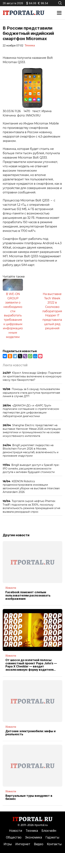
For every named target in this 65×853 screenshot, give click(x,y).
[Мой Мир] (35, 356)
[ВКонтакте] (5, 356)
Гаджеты (52, 837)
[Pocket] (40, 356)
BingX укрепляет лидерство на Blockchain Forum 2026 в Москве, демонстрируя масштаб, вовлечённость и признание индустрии (30, 450)
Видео (38, 844)
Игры (8, 844)
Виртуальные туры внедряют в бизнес (28, 797)
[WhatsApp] (30, 356)
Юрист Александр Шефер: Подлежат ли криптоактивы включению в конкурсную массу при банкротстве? (32, 376)
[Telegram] (15, 356)
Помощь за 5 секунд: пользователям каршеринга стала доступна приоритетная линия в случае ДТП (31, 392)
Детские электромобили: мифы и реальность (30, 733)
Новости (10, 588)
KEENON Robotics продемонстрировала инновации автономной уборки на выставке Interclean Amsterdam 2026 (31, 486)
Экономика (33, 837)
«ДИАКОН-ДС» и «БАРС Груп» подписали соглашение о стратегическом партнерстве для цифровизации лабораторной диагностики (31, 411)
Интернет (22, 844)
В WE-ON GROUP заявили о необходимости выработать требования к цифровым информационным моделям (13, 315)
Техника (30, 45)
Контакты (54, 844)
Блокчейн (49, 831)
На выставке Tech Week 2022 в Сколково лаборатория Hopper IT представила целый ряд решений (52, 311)
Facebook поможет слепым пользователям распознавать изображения (28, 595)
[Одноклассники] (10, 356)
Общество (13, 837)
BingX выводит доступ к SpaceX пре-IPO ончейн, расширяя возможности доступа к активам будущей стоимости (31, 468)
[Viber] (25, 356)
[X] (20, 356)
